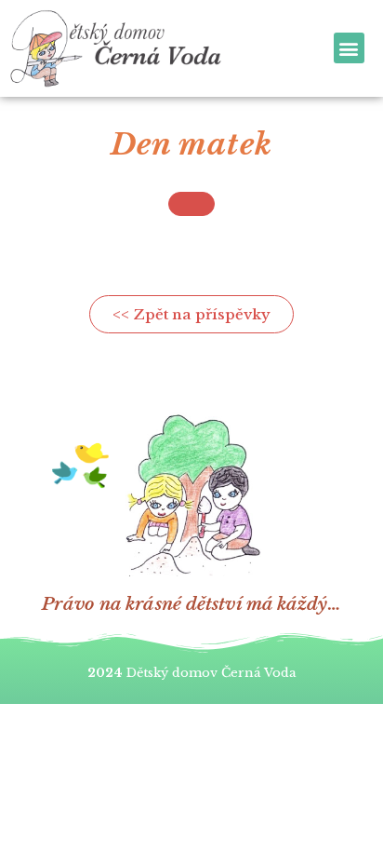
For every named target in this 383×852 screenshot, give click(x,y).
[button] (349, 48)
